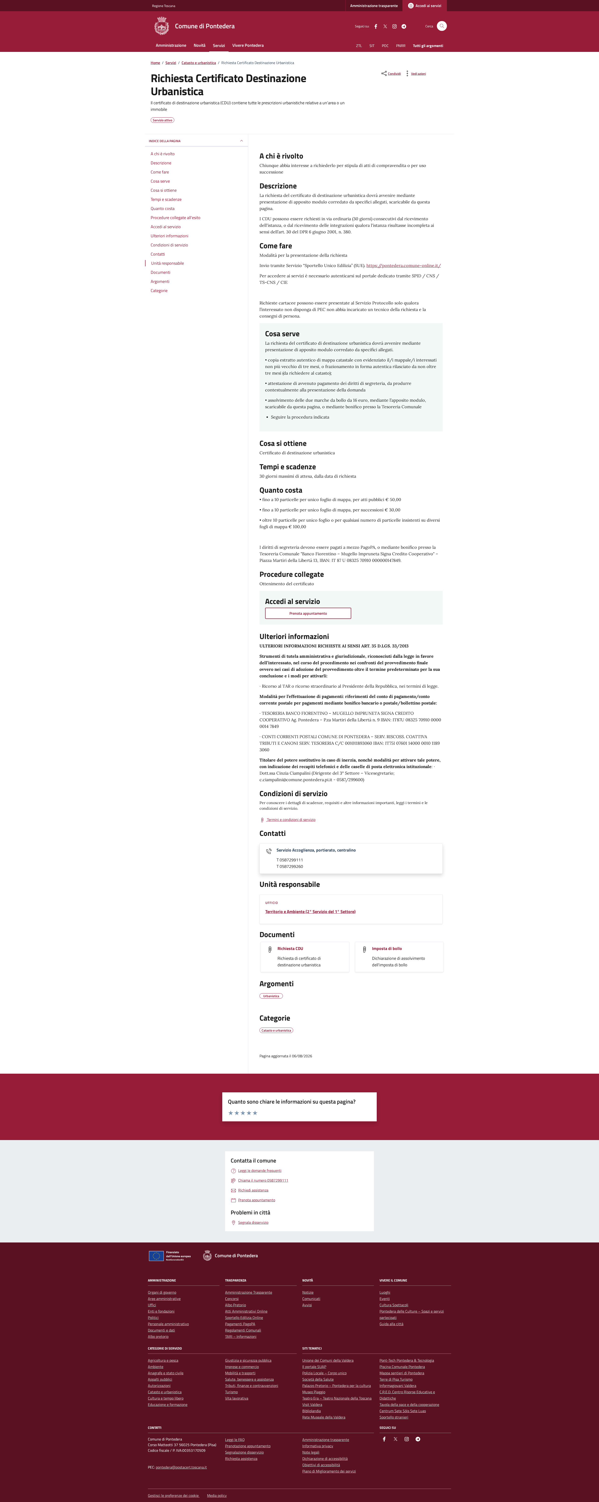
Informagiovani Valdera (398, 1385)
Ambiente (155, 1366)
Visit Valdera (312, 1404)
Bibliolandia (311, 1411)
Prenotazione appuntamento (247, 1446)
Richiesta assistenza (241, 1458)
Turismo (231, 1392)
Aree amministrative (164, 1298)
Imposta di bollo (387, 948)
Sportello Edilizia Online (244, 1317)
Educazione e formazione (167, 1404)
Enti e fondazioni (161, 1311)
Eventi (385, 1298)
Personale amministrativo (168, 1324)
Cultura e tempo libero (165, 1398)
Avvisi (307, 1305)
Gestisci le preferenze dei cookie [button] (174, 1495)
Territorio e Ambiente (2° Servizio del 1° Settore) (310, 911)
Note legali (310, 1452)
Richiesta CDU (290, 948)
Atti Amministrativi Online (246, 1311)
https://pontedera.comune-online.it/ (403, 265)
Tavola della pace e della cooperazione (409, 1404)
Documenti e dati (161, 1330)
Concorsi (232, 1298)
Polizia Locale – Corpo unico (324, 1373)
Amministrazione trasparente (374, 5)
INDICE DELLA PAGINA (164, 140)
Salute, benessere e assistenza (249, 1379)
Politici (153, 1317)
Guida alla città (391, 1324)
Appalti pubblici (160, 1379)
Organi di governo (162, 1292)
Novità (199, 45)
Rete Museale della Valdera (323, 1417)
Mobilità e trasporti (240, 1373)
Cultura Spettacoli (394, 1305)
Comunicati (311, 1298)
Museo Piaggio (313, 1392)
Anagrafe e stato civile (165, 1373)
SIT (371, 45)
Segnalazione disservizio (244, 1452)
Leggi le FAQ (235, 1439)
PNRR (400, 45)
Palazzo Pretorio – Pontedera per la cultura (336, 1385)
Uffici (152, 1305)
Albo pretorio (158, 1336)
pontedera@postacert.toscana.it (181, 1467)
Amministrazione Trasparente (248, 1292)
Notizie (308, 1292)
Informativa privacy (317, 1446)
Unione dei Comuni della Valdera (328, 1360)
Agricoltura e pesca (163, 1360)
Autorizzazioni (159, 1385)
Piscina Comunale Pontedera (402, 1366)
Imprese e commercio (242, 1366)
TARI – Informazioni (240, 1336)
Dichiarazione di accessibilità (325, 1458)
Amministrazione (171, 45)
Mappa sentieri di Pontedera (402, 1373)
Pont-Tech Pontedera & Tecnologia (407, 1360)
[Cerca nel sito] (442, 26)
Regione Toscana (163, 5)
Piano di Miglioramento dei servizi (329, 1471)
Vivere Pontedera (248, 45)
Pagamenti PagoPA (240, 1324)
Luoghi (385, 1292)
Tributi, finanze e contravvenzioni (251, 1385)
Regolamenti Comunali (243, 1330)
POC (385, 45)
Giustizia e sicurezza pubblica (248, 1360)
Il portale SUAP (314, 1366)
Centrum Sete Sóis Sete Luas (403, 1411)
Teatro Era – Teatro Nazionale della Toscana (337, 1398)
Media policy (217, 1495)
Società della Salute (318, 1379)
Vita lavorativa (236, 1398)
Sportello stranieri (394, 1417)
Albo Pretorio (235, 1305)
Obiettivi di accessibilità (321, 1465)
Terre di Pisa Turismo (396, 1379)
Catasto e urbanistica (165, 1392)
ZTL (359, 45)
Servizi (219, 45)
